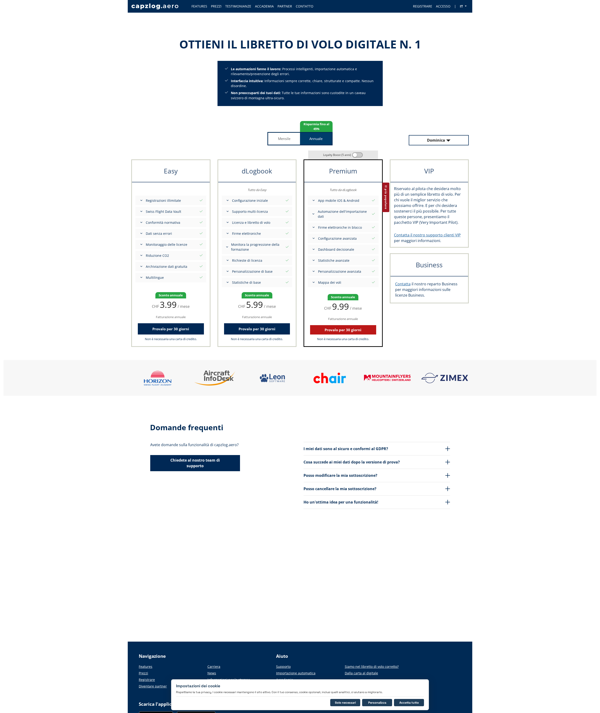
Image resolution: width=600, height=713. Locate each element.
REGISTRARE (422, 6)
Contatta (403, 284)
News (211, 673)
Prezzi (143, 673)
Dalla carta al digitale (361, 673)
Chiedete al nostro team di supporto (195, 463)
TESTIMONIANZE (238, 6)
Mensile (284, 138)
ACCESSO (443, 6)
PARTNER (285, 6)
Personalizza (377, 703)
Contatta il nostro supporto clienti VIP (427, 235)
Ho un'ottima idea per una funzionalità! (341, 502)
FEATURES (199, 6)
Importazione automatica (295, 673)
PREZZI (216, 6)
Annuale (315, 138)
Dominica (436, 140)
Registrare (147, 679)
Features (145, 666)
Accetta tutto (409, 703)
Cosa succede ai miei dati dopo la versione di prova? (352, 462)
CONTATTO (304, 6)
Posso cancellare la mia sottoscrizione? (340, 488)
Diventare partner (153, 686)
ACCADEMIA (264, 6)
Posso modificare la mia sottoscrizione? (340, 475)
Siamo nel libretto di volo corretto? (372, 666)
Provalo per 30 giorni (170, 329)
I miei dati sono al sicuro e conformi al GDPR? (346, 448)
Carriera (213, 666)
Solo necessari (345, 703)
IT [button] (462, 6)
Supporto (283, 666)
